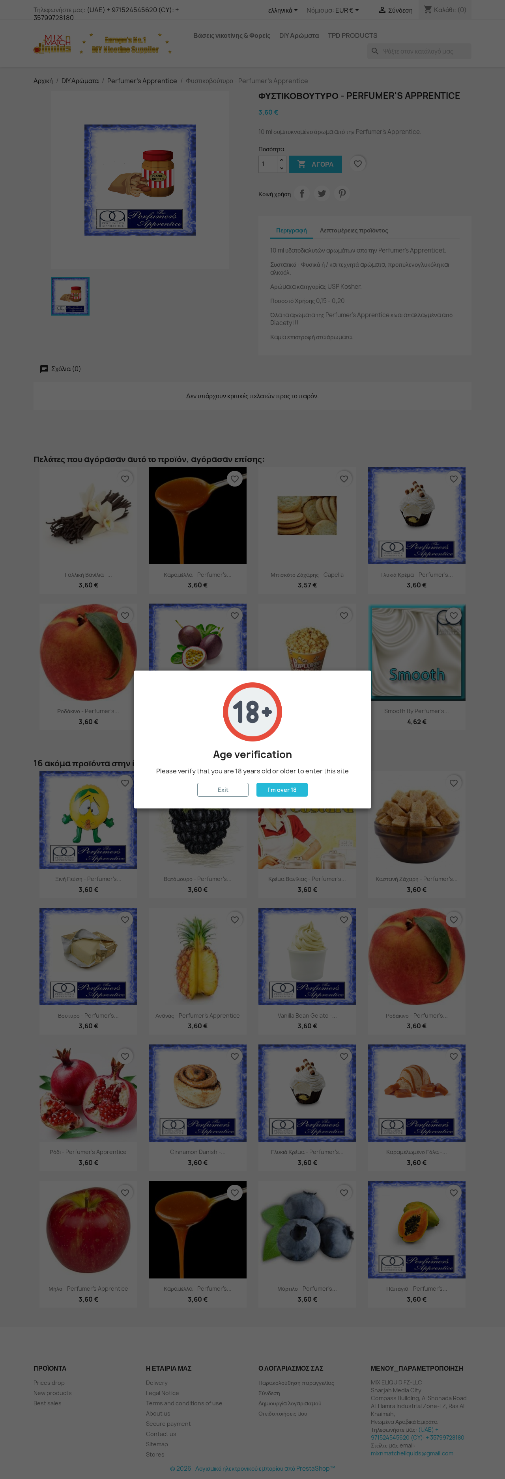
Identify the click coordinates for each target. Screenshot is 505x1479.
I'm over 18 (282, 789)
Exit (223, 789)
